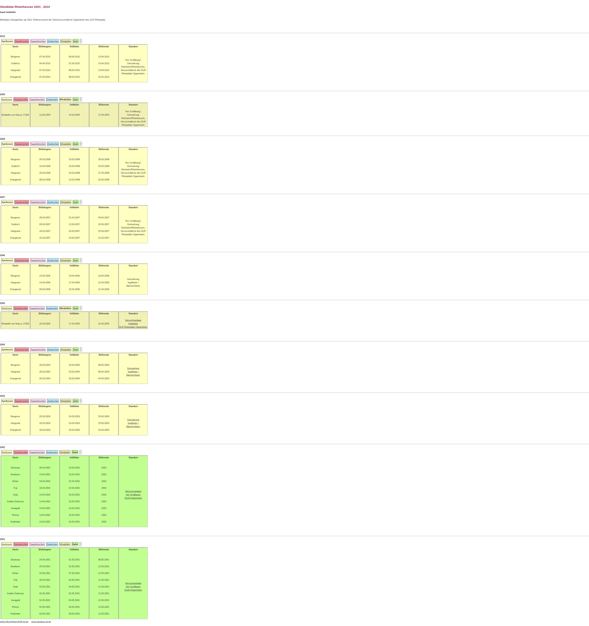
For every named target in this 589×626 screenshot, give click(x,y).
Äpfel (75, 41)
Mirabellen (66, 41)
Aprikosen (7, 99)
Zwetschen (53, 41)
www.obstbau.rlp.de (41, 621)
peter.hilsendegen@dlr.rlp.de (14, 621)
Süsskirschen (22, 41)
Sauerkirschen (38, 41)
